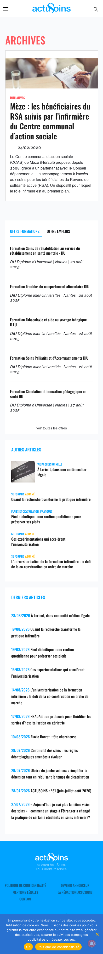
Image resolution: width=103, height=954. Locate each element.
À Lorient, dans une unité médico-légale (62, 471)
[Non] (97, 934)
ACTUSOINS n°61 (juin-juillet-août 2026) (61, 791)
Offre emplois (58, 231)
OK (28, 947)
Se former (17, 494)
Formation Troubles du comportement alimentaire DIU (49, 286)
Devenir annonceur (75, 885)
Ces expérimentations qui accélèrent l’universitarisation (38, 541)
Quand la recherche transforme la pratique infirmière (51, 499)
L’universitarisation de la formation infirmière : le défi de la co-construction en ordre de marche (51, 564)
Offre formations (25, 231)
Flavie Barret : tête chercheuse (53, 737)
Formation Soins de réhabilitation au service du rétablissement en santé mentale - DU (45, 250)
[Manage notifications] (92, 943)
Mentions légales (25, 892)
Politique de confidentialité (25, 885)
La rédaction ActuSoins (75, 892)
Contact (25, 899)
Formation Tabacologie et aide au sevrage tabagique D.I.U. (48, 322)
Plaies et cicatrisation (25, 511)
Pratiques (46, 511)
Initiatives (17, 97)
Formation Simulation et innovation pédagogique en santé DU (48, 394)
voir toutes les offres (51, 428)
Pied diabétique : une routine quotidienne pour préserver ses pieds (46, 519)
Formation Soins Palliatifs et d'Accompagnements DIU (49, 358)
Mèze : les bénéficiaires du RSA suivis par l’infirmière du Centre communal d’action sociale (50, 121)
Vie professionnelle (49, 464)
